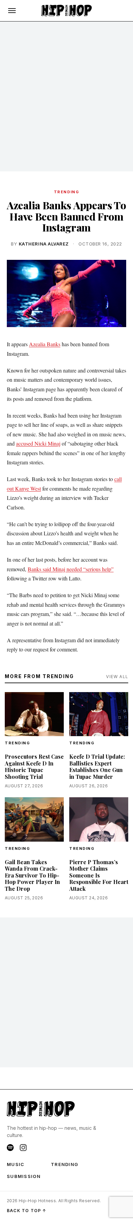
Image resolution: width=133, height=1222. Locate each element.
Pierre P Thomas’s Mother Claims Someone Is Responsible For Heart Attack (98, 875)
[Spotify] (10, 1147)
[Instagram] (23, 1147)
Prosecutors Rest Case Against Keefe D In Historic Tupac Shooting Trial (34, 766)
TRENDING (66, 191)
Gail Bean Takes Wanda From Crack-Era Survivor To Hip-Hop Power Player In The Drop (32, 875)
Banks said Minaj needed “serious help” (71, 569)
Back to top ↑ (27, 1210)
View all (117, 676)
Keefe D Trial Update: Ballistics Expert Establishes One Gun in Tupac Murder (97, 766)
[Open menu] (11, 10)
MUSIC (16, 1164)
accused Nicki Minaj (38, 443)
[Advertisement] (66, 96)
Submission (24, 1176)
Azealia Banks (44, 344)
